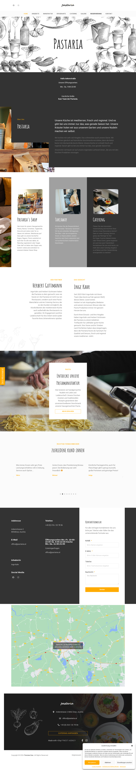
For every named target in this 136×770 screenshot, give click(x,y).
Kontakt (109, 14)
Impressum (123, 766)
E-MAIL (88, 551)
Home (26, 14)
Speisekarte (61, 14)
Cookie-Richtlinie (96, 766)
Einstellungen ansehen (124, 762)
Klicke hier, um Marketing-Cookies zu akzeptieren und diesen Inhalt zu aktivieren (68, 646)
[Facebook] (13, 5)
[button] (132, 746)
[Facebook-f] (82, 740)
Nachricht (89, 572)
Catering (73, 14)
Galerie (83, 14)
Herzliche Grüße (68, 96)
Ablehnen (108, 762)
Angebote (35, 14)
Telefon (88, 562)
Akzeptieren (92, 762)
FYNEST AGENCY (69, 740)
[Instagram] (18, 5)
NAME (88, 541)
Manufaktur (48, 14)
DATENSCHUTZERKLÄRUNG (110, 766)
